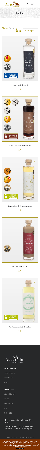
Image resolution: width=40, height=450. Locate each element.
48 (16, 28)
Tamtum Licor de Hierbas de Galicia (20, 206)
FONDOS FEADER (8, 413)
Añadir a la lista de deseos (34, 39)
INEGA (5, 408)
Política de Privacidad (9, 394)
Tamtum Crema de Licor (20, 266)
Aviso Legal (6, 399)
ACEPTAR (20, 448)
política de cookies (22, 445)
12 (10, 28)
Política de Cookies (8, 403)
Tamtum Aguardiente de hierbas (20, 327)
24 (13, 28)
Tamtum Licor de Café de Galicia (20, 145)
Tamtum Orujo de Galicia (20, 85)
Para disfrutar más (8, 378)
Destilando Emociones (9, 373)
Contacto (6, 382)
